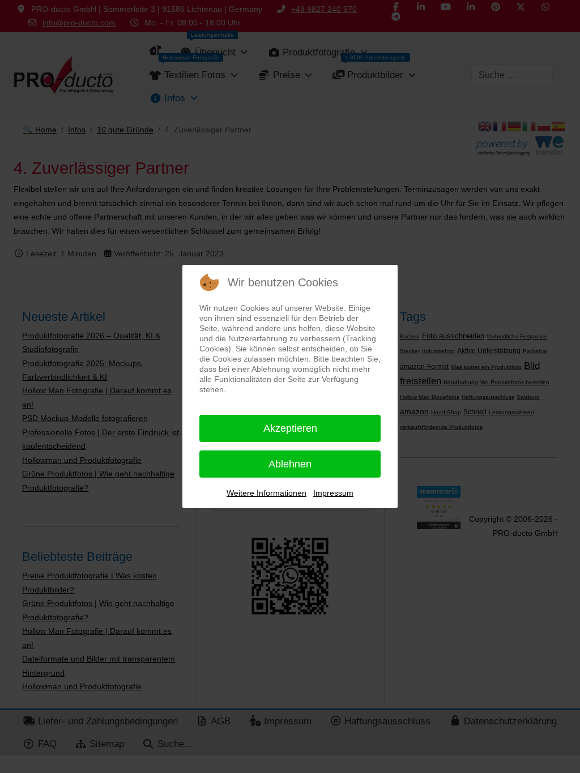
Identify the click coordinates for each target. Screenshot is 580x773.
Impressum (333, 492)
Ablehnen (290, 464)
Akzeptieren (290, 428)
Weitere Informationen (266, 492)
